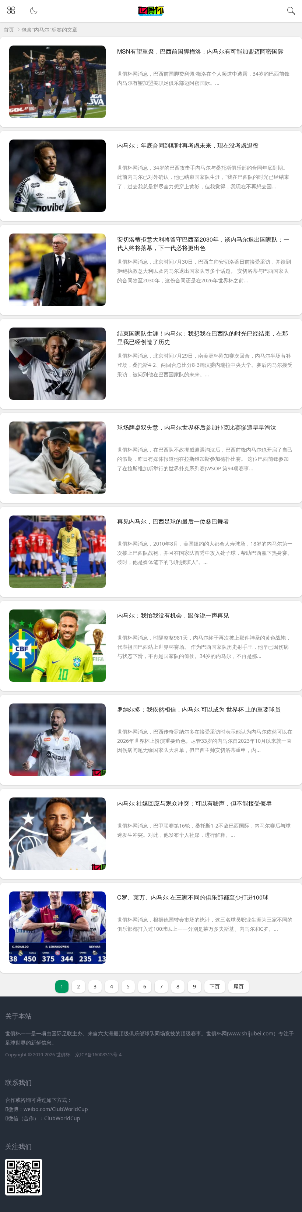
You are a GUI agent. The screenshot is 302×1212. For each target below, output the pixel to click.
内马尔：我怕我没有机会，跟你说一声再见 (173, 615)
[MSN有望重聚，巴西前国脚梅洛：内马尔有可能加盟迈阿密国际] (57, 84)
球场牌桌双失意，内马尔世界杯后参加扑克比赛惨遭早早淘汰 (196, 427)
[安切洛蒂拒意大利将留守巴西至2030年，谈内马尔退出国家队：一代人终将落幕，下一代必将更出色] (57, 272)
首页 (9, 29)
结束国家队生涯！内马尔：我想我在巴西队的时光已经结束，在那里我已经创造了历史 (202, 337)
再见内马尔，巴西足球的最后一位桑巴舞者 (173, 521)
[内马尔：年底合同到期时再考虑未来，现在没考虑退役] (57, 178)
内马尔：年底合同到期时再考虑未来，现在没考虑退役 (188, 145)
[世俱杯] (151, 15)
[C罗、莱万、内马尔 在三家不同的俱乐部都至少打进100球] (57, 930)
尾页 (238, 986)
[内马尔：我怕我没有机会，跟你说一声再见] (57, 648)
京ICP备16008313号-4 (98, 1055)
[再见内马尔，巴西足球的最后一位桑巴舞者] (57, 554)
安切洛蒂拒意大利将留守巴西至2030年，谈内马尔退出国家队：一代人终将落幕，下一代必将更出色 (203, 243)
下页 (215, 986)
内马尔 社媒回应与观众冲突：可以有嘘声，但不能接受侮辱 (194, 803)
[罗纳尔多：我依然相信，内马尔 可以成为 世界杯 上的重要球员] (57, 742)
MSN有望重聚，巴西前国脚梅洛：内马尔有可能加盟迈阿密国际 (200, 51)
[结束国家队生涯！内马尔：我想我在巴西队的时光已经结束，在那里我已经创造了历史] (57, 366)
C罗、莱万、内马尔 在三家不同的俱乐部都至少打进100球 (192, 897)
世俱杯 (63, 1055)
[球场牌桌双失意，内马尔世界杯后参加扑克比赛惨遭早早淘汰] (57, 460)
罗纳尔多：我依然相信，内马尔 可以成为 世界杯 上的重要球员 (199, 709)
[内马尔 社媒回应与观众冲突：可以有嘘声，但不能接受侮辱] (57, 836)
